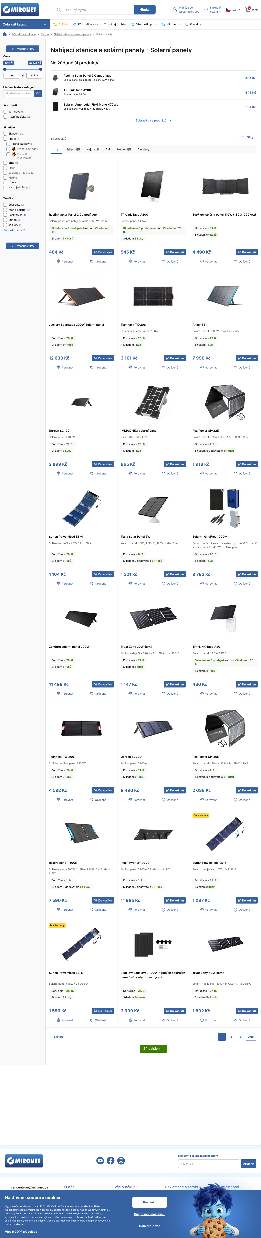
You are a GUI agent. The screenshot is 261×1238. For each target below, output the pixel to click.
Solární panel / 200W (134, 763)
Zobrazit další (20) (15, 230)
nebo (80, 230)
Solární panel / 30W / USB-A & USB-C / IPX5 (220, 763)
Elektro (45, 34)
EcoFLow (14, 204)
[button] (185, 9)
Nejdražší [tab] (92, 149)
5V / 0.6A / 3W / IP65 (134, 437)
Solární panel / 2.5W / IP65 (209, 653)
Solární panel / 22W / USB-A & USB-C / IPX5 (220, 437)
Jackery (13, 224)
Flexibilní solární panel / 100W (139, 331)
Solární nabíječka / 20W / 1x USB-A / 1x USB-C (150, 653)
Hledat (144, 10)
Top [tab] (56, 149)
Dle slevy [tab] (143, 149)
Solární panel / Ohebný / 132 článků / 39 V (87, 108)
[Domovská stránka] (5, 34)
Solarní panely (104, 34)
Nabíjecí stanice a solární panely (72, 34)
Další (251, 1036)
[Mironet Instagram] (121, 1163)
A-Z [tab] (108, 149)
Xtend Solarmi (17, 209)
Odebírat (248, 1163)
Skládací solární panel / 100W (67, 763)
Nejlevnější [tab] (73, 149)
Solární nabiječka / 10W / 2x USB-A (214, 869)
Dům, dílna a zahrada (24, 34)
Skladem (62, 238)
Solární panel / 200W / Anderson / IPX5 (145, 869)
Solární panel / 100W (62, 437)
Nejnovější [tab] (124, 149)
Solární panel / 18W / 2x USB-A (68, 983)
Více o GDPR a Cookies (21, 1231)
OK (38, 93)
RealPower (15, 214)
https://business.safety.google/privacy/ (82, 1220)
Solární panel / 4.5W (75, 94)
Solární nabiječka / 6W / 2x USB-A (70, 543)
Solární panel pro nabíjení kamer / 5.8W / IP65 (89, 79)
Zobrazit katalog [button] (16, 24)
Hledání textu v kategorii (19, 87)
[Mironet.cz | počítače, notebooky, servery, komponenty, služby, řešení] (20, 9)
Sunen (13, 219)
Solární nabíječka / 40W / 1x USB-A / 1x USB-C (221, 983)
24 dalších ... (153, 1048)
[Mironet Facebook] (111, 1163)
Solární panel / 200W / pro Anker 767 (215, 331)
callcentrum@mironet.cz (29, 1187)
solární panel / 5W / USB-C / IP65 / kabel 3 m (149, 543)
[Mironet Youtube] (100, 1163)
